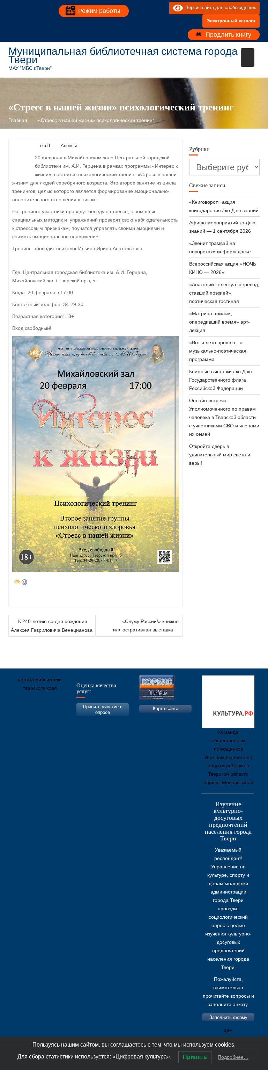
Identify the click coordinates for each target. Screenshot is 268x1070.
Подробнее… (233, 1057)
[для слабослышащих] (162, 7)
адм (228, 1030)
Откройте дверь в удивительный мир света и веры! (219, 454)
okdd (45, 145)
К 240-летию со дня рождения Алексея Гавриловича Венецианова (51, 626)
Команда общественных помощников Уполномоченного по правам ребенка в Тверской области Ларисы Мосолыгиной (228, 757)
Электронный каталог (231, 20)
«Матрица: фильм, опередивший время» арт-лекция (219, 322)
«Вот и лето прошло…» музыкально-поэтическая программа (217, 351)
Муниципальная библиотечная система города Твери (123, 55)
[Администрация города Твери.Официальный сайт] (24, 720)
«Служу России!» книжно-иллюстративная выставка (146, 625)
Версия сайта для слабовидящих (219, 7)
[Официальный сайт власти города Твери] (149, 720)
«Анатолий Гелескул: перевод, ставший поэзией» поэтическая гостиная (224, 293)
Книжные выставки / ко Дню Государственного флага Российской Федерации (220, 380)
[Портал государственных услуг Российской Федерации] (45, 720)
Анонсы (69, 145)
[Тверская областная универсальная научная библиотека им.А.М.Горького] (65, 720)
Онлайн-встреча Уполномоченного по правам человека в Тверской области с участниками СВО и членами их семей (224, 417)
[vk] (149, 7)
